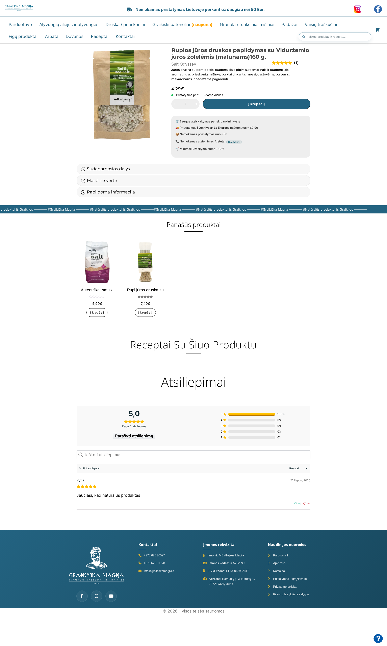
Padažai (289, 24)
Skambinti (234, 141)
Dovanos (74, 36)
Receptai (99, 36)
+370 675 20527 (154, 555)
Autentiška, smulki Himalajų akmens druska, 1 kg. (97, 290)
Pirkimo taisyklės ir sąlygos (291, 594)
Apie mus (279, 563)
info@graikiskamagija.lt (159, 571)
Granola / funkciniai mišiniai (247, 24)
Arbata (51, 36)
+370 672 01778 (154, 563)
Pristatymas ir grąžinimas (290, 578)
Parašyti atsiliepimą (134, 436)
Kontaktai (125, 36)
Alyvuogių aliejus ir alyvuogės (68, 24)
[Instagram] (96, 596)
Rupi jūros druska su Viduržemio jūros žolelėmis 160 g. (145, 290)
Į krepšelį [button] (97, 312)
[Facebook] (82, 596)
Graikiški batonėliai (182, 24)
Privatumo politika (284, 586)
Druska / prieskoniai (125, 24)
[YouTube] (111, 596)
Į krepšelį (256, 104)
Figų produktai (23, 36)
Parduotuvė (20, 24)
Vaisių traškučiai (321, 24)
